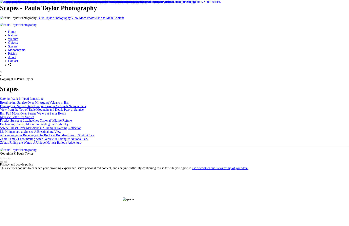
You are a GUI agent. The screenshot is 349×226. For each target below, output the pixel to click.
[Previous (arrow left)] (1, 161)
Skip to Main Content (110, 18)
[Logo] (18, 150)
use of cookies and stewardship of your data (220, 168)
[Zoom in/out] (9, 158)
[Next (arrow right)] (5, 161)
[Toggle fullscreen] (5, 158)
